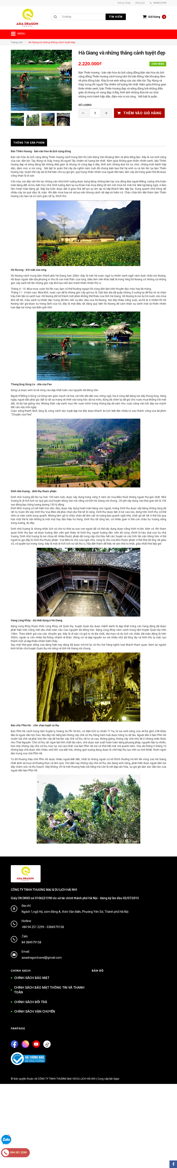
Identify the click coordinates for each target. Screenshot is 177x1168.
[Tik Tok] (47, 1044)
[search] (84, 17)
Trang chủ (16, 42)
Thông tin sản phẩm (28, 142)
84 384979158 (31, 942)
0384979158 (55, 927)
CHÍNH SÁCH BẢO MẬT (31, 978)
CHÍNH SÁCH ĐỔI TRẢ (30, 1002)
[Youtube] (36, 1044)
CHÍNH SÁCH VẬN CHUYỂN (34, 1011)
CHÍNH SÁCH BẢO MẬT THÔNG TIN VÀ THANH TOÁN (49, 990)
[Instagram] (25, 1044)
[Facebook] (14, 1044)
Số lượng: (85, 104)
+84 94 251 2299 (33, 927)
